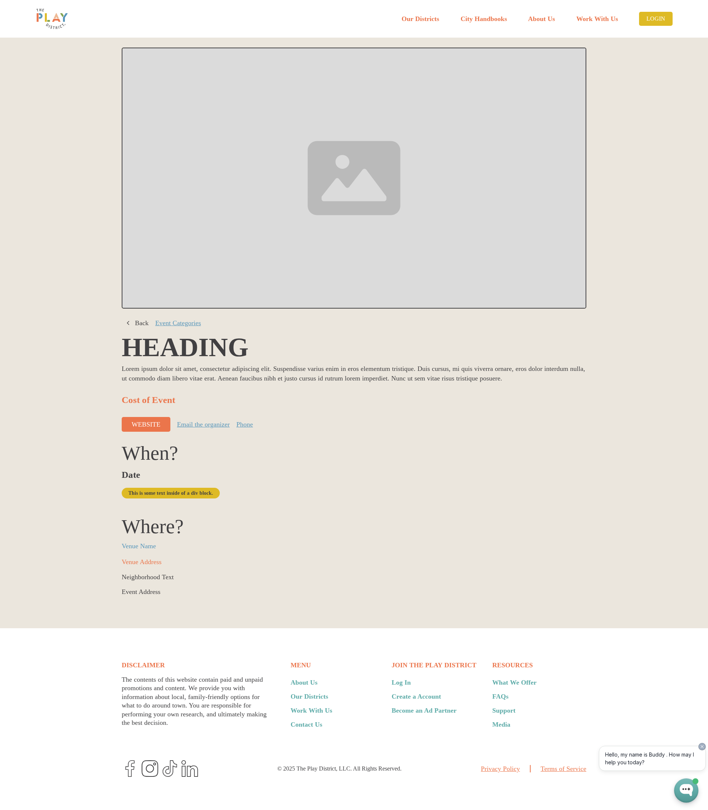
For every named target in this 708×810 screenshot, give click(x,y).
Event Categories (178, 323)
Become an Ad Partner (424, 710)
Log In (401, 682)
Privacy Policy (500, 768)
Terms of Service (563, 768)
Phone (244, 424)
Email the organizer (203, 424)
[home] (52, 19)
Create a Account (416, 696)
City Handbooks (484, 18)
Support (504, 710)
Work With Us (597, 18)
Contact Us (306, 724)
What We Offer (514, 682)
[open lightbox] (354, 178)
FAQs (500, 696)
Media (501, 724)
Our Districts (420, 18)
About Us (541, 18)
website (146, 424)
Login (655, 18)
